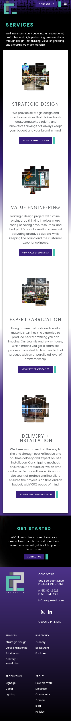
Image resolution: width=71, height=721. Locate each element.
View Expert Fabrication (36, 369)
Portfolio (42, 635)
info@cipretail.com (51, 600)
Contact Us (46, 4)
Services (11, 635)
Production (14, 676)
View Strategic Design (35, 140)
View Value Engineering (35, 252)
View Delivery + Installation (35, 494)
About (40, 676)
